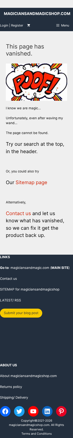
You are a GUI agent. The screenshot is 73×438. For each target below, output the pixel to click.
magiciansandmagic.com (30, 268)
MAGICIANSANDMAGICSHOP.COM (37, 13)
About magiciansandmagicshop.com (28, 376)
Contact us (18, 213)
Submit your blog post (21, 313)
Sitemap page (31, 182)
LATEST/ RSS (10, 300)
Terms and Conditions (36, 433)
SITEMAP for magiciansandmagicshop (29, 289)
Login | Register (11, 25)
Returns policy (11, 387)
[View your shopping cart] (28, 25)
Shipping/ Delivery (14, 397)
